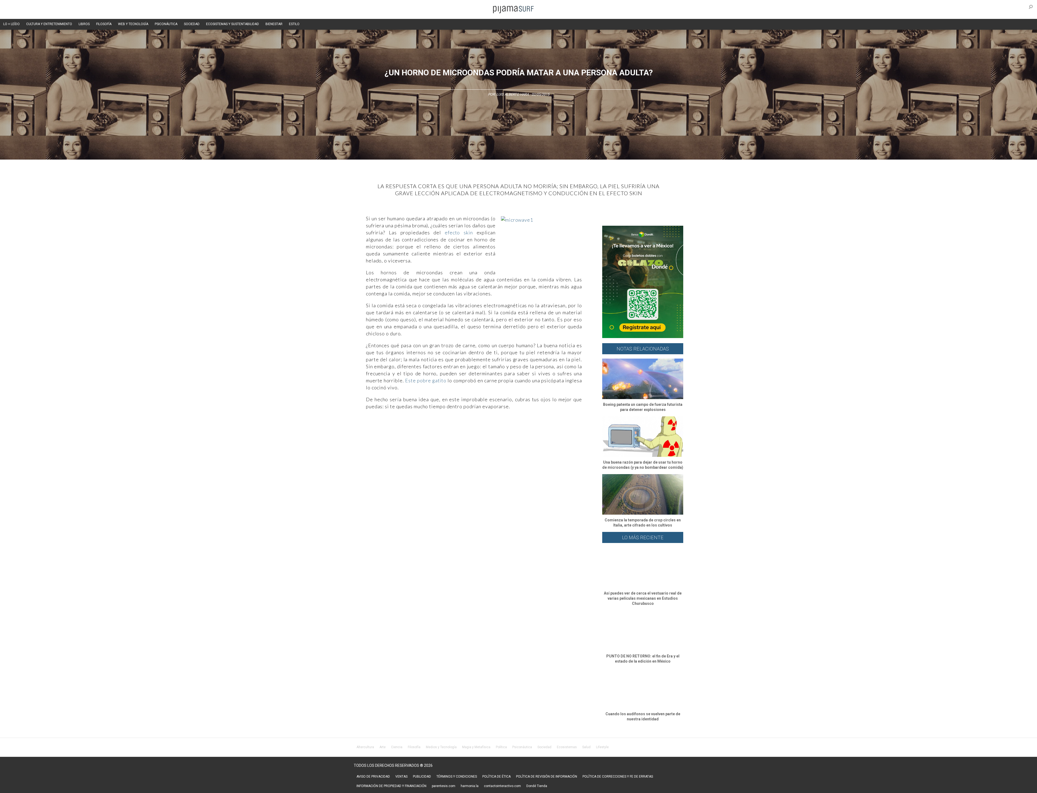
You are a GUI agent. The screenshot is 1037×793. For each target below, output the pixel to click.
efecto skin (459, 232)
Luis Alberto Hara (512, 94)
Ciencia (396, 747)
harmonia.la (470, 786)
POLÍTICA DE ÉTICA (496, 776)
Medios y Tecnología (441, 747)
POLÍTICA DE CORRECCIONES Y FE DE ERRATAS (618, 776)
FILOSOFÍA (104, 24)
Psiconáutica (522, 747)
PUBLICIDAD (422, 776)
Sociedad (544, 747)
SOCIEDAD (192, 24)
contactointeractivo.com (502, 786)
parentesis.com (443, 786)
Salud (586, 747)
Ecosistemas (567, 747)
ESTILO (294, 24)
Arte (382, 747)
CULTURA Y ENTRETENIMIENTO (49, 24)
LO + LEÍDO (11, 24)
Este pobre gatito (425, 380)
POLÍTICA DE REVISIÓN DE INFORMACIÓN (546, 776)
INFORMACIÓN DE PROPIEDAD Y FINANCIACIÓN (391, 786)
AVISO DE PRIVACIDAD (373, 776)
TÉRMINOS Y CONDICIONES (456, 776)
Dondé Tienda (536, 786)
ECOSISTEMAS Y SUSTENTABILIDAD (232, 24)
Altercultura (365, 747)
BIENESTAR (273, 24)
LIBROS (84, 24)
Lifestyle (602, 747)
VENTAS (401, 776)
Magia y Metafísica (476, 747)
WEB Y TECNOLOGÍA (133, 24)
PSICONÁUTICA (166, 24)
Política (501, 747)
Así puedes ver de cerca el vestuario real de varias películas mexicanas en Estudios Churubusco (643, 598)
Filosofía (414, 747)
